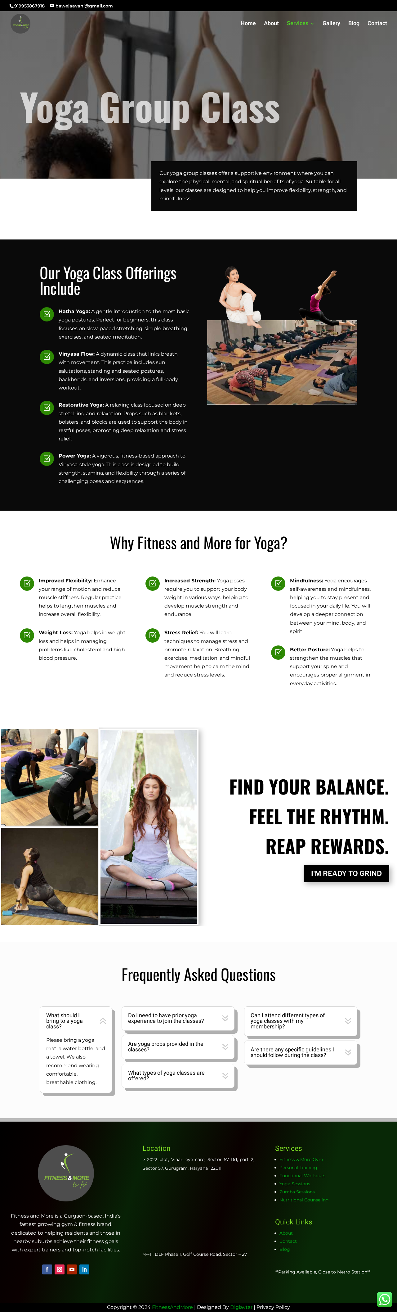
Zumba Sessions (297, 1192)
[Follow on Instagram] (60, 1269)
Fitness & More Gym (301, 1159)
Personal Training (298, 1167)
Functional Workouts (302, 1175)
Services (297, 24)
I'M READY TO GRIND (346, 873)
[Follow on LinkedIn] (84, 1269)
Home (248, 24)
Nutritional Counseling (304, 1200)
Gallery (331, 24)
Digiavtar (241, 1307)
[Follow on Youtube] (72, 1269)
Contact (377, 24)
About (271, 24)
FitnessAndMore (172, 1307)
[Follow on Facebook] (47, 1269)
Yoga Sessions (294, 1184)
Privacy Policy (273, 1307)
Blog (353, 24)
